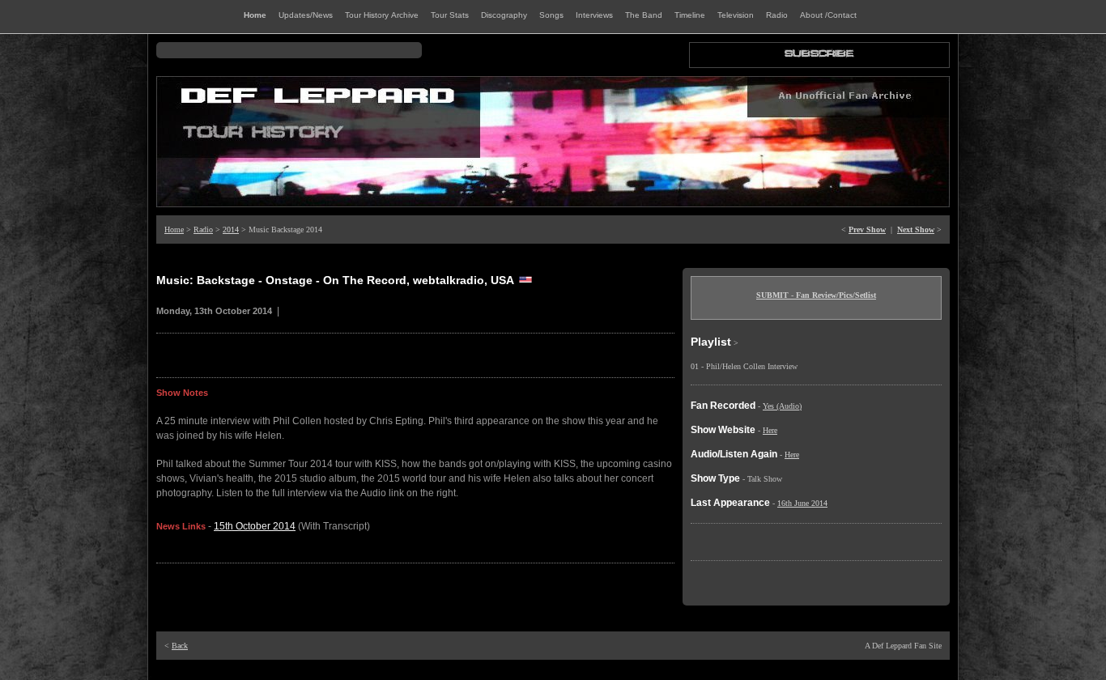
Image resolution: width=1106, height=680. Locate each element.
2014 (231, 229)
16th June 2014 (802, 503)
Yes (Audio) (782, 406)
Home (174, 229)
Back (180, 645)
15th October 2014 (255, 526)
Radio (203, 229)
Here (770, 430)
